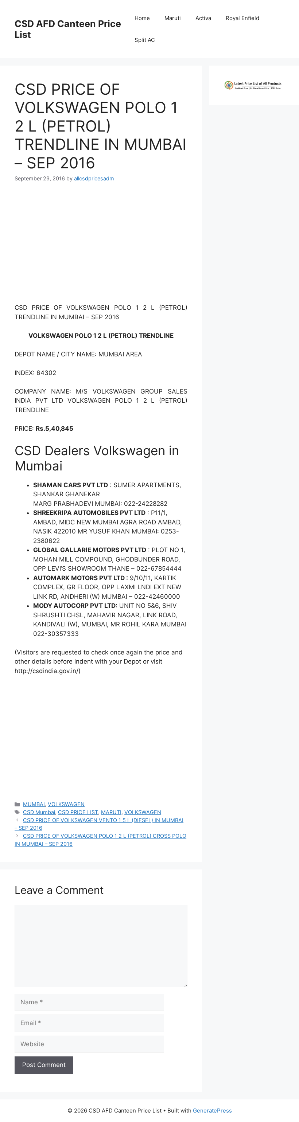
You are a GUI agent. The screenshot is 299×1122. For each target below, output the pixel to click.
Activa (203, 18)
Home (142, 18)
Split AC (145, 39)
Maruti (172, 18)
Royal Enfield (242, 18)
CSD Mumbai (39, 812)
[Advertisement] (101, 246)
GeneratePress (212, 1110)
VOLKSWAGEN (66, 804)
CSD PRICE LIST (78, 812)
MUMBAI (34, 804)
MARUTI (111, 812)
